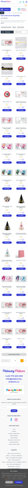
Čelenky (14, 27)
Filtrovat (7, 32)
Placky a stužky (20, 27)
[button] (20, 2)
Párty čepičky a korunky (6, 27)
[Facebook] (11, 419)
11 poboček (23, 10)
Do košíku (7, 58)
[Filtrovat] (2, 12)
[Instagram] (16, 419)
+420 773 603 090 (14, 376)
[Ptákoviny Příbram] (6, 2)
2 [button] (25, 360)
